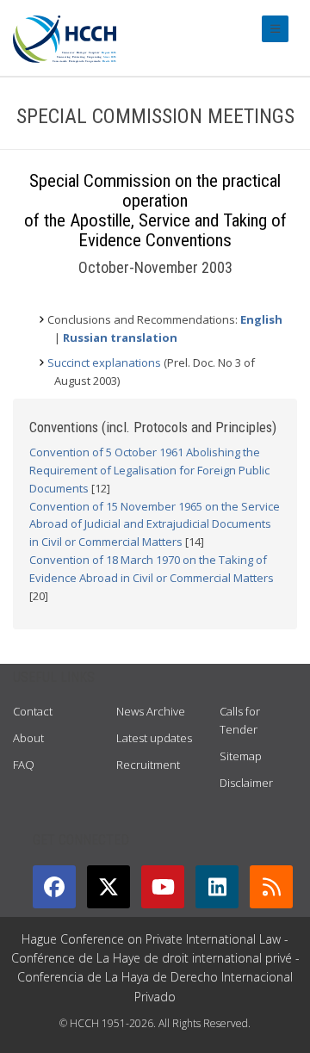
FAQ (23, 764)
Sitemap (241, 756)
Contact (33, 711)
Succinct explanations (104, 362)
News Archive (150, 711)
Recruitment (148, 764)
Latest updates (154, 738)
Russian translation (120, 337)
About (28, 738)
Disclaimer (246, 782)
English (261, 319)
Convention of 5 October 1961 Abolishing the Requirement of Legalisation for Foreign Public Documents (149, 470)
